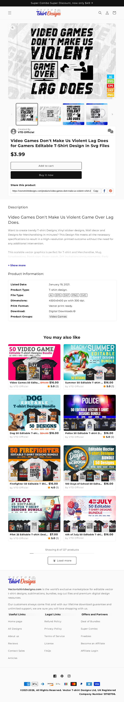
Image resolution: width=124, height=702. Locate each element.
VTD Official (26, 132)
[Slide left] (11, 114)
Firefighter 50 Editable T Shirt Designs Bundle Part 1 (29, 483)
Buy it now (46, 175)
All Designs (15, 628)
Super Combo (89, 628)
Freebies (86, 636)
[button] (9, 12)
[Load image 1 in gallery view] (27, 114)
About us (13, 636)
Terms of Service (54, 636)
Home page (15, 621)
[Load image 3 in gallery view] (73, 114)
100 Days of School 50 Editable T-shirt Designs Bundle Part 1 (84, 483)
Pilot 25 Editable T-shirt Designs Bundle (29, 534)
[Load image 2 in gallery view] (50, 114)
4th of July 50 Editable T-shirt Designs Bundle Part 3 (84, 534)
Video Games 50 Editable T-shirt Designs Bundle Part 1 (25, 382)
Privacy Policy (53, 628)
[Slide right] (112, 114)
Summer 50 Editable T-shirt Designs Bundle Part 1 (84, 382)
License (48, 643)
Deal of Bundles (90, 621)
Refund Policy (52, 621)
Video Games (58, 316)
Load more (64, 560)
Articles (12, 658)
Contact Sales (16, 650)
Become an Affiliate (93, 643)
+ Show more (17, 265)
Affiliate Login (89, 650)
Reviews (13, 643)
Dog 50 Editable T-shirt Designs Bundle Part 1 (24, 433)
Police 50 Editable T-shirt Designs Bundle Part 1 (84, 433)
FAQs (47, 650)
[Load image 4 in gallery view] (97, 114)
